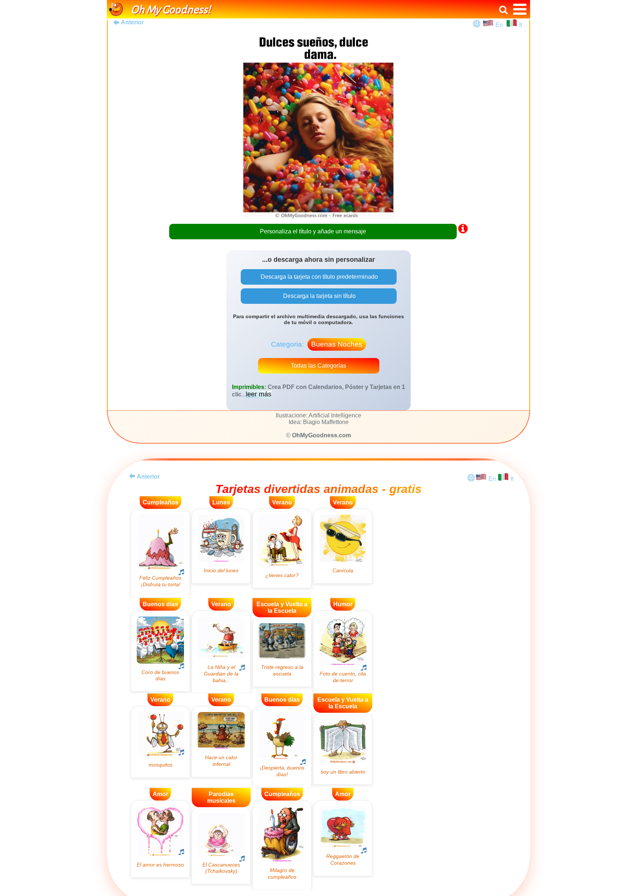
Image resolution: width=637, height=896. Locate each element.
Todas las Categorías (318, 365)
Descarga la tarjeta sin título (319, 296)
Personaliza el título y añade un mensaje (313, 231)
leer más (258, 394)
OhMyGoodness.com (321, 435)
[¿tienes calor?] (282, 548)
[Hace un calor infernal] (221, 741)
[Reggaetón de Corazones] (342, 838)
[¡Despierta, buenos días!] (282, 746)
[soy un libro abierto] (342, 749)
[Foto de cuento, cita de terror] (342, 652)
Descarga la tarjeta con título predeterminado (318, 277)
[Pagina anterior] (132, 476)
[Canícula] (342, 546)
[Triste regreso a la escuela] (282, 652)
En (500, 25)
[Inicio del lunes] (221, 546)
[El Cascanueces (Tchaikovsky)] (221, 845)
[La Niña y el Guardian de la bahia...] (221, 652)
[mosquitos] (160, 742)
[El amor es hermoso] (160, 839)
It (520, 25)
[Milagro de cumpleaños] (282, 845)
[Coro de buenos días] (160, 651)
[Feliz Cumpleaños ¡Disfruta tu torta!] (160, 553)
